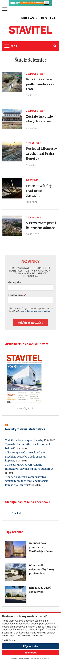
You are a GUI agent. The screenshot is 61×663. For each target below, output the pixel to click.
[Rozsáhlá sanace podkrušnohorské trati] (12, 82)
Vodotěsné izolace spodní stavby (24, 440)
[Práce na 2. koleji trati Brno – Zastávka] (12, 188)
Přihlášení (29, 18)
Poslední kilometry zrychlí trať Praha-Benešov (41, 153)
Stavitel (16, 513)
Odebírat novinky (30, 322)
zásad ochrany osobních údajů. (36, 311)
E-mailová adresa (16, 295)
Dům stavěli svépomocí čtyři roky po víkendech (42, 569)
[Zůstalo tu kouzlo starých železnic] (12, 119)
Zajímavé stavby (35, 74)
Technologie (33, 143)
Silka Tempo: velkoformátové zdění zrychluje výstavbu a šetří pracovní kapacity (26, 456)
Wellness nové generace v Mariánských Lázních (42, 547)
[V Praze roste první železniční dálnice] (12, 226)
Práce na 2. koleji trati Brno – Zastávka (39, 191)
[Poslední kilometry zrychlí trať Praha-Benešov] (12, 151)
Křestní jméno (14, 282)
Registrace (50, 18)
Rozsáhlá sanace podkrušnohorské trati (40, 84)
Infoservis (32, 180)
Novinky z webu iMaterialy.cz (25, 429)
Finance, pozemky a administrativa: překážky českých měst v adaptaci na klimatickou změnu (26, 481)
